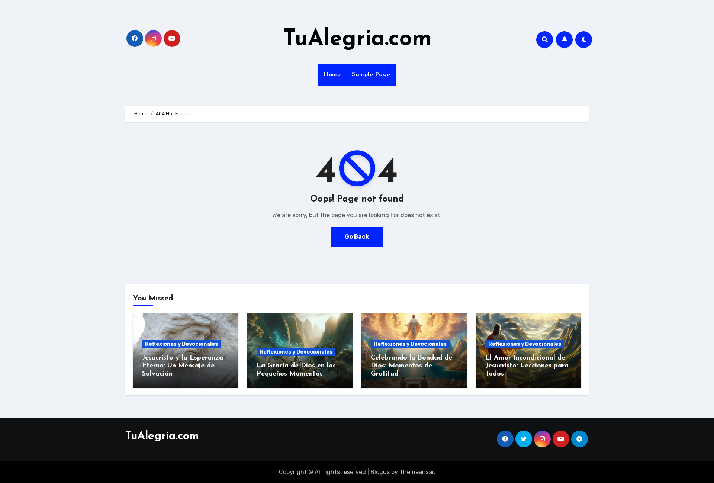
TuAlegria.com (357, 39)
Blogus (380, 472)
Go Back (357, 236)
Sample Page (371, 75)
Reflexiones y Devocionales (181, 344)
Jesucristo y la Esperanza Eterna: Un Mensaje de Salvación (182, 366)
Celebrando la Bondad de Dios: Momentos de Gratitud (411, 366)
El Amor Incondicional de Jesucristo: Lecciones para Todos (527, 366)
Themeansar (416, 472)
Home (332, 75)
